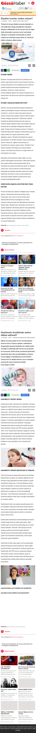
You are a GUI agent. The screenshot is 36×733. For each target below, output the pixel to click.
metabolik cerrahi (20, 225)
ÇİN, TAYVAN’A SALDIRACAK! (5, 668)
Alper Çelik (9, 225)
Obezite (27, 225)
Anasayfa (4, 21)
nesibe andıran (18, 626)
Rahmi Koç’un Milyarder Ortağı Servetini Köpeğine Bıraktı (26, 290)
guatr (8, 626)
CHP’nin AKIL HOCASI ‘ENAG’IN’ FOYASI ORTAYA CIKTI (25, 267)
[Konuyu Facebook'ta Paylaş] (2, 70)
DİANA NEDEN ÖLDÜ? (25, 689)
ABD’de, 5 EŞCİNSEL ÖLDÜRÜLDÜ (7, 713)
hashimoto (12, 626)
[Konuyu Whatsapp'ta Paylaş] (8, 70)
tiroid (24, 626)
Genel (10, 21)
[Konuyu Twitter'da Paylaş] (5, 70)
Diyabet (14, 225)
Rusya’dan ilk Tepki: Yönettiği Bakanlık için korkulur (8, 290)
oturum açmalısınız (18, 235)
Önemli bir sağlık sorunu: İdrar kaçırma (26, 311)
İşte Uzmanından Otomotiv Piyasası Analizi (26, 668)
